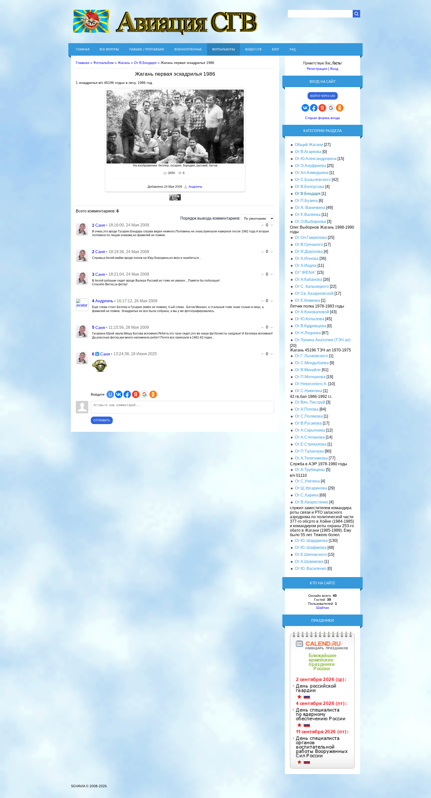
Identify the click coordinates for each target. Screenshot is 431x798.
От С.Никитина (308, 391)
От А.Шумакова (309, 561)
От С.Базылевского (313, 179)
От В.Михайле (308, 370)
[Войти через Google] (144, 394)
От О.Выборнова (310, 221)
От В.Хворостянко (311, 502)
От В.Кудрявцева (310, 326)
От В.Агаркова (308, 152)
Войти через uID (322, 95)
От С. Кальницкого (312, 286)
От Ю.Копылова (309, 319)
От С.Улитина (307, 481)
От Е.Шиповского (311, 554)
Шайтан (322, 608)
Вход (334, 69)
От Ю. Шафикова (310, 547)
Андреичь (195, 186)
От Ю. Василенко (310, 568)
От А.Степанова (310, 437)
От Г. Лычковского (311, 356)
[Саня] (82, 229)
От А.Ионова (307, 258)
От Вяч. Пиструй (310, 402)
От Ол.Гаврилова (311, 237)
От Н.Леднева (308, 333)
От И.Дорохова (309, 251)
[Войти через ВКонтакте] (118, 394)
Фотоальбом (103, 63)
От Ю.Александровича (315, 159)
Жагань (124, 63)
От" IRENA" (305, 272)
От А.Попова (307, 409)
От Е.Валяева (308, 214)
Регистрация (317, 69)
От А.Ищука (306, 265)
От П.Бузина (306, 200)
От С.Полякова (309, 416)
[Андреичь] (82, 304)
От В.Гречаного (309, 244)
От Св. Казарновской (314, 293)
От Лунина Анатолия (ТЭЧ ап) (322, 340)
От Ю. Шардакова (311, 540)
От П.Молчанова (310, 377)
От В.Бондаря (145, 63)
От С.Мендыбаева (312, 363)
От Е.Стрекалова (310, 444)
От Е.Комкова (307, 300)
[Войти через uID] (110, 394)
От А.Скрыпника (310, 430)
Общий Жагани (309, 145)
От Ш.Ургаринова (311, 488)
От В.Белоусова (309, 186)
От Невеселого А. (311, 384)
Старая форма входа (322, 118)
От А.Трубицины (310, 470)
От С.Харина (307, 495)
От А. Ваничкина (310, 207)
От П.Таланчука (309, 451)
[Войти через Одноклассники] (153, 394)
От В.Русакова (308, 423)
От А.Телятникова (311, 458)
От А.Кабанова (308, 279)
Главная (82, 63)
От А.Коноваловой (312, 312)
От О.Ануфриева (310, 165)
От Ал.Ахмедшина (311, 172)
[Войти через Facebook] (127, 394)
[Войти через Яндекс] (135, 394)
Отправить (102, 420)
